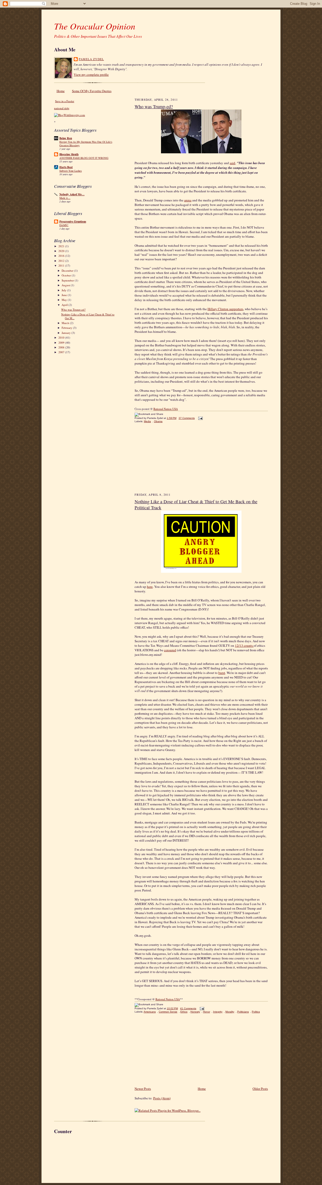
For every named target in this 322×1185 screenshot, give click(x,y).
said (232, 163)
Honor (206, 1011)
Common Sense (168, 1011)
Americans (150, 1011)
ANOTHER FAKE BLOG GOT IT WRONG (83, 158)
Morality (229, 1011)
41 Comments (188, 1008)
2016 (61, 256)
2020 (61, 251)
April (65, 305)
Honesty (195, 1011)
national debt (61, 108)
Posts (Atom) (162, 1098)
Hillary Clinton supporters (225, 309)
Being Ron (65, 138)
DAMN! (63, 225)
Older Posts (260, 1088)
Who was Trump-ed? (73, 309)
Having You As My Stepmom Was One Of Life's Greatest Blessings (85, 143)
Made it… (64, 198)
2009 (61, 342)
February (67, 328)
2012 (61, 261)
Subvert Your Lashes (70, 170)
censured (170, 650)
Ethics (183, 1011)
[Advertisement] (172, 460)
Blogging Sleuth (68, 154)
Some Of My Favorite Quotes (91, 91)
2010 (61, 337)
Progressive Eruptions (72, 222)
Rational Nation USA (167, 999)
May (65, 300)
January (66, 333)
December (68, 270)
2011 (61, 265)
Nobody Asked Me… (72, 194)
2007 (61, 352)
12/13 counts (244, 645)
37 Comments (187, 418)
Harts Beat (66, 167)
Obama (158, 421)
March (66, 323)
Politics (256, 1011)
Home (61, 91)
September (68, 280)
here (150, 586)
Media (147, 421)
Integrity (217, 1011)
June (65, 295)
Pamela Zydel (91, 59)
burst (221, 672)
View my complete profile (91, 74)
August (66, 285)
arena (187, 200)
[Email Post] (200, 418)
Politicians (243, 1011)
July (64, 290)
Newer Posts (143, 1088)
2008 (61, 347)
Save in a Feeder (64, 101)
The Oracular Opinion (94, 26)
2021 (61, 246)
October (67, 275)
